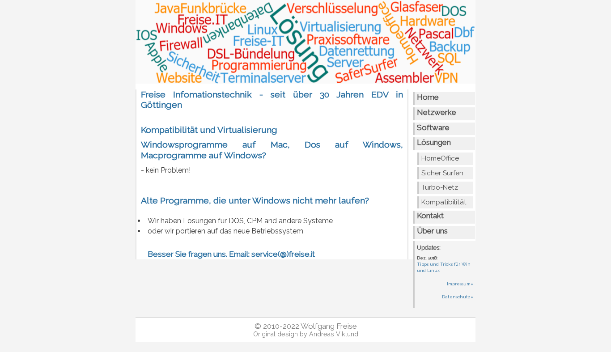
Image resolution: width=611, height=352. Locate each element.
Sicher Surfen (442, 173)
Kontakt (430, 215)
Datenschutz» (457, 296)
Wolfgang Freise (329, 326)
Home (428, 97)
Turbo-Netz (439, 187)
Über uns (432, 230)
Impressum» (460, 283)
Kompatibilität (444, 202)
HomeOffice (440, 158)
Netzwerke (436, 112)
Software (433, 127)
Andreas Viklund (333, 334)
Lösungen (434, 142)
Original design (275, 334)
